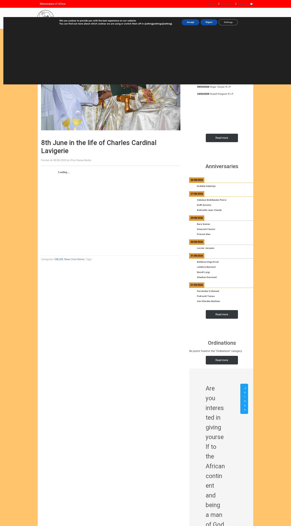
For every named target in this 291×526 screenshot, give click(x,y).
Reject (209, 22)
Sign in (211, 3)
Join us (245, 398)
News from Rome (74, 259)
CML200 (58, 259)
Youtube (241, 3)
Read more (221, 137)
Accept (190, 22)
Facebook (225, 3)
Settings (228, 22)
